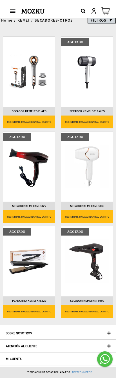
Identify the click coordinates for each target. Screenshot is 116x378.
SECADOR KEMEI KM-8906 (87, 300)
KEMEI (23, 20)
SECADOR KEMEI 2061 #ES (29, 111)
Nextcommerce (82, 372)
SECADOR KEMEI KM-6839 (87, 206)
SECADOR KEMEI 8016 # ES (87, 111)
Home (6, 20)
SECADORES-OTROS (54, 20)
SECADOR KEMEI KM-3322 (29, 206)
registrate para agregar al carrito (29, 121)
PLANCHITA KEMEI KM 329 (29, 300)
